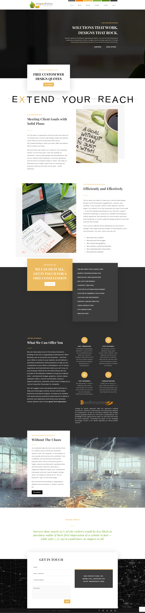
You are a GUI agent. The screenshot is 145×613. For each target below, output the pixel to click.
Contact (106, 5)
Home (71, 5)
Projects (97, 5)
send (67, 601)
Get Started (48, 84)
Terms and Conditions (63, 610)
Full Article (37, 492)
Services (88, 5)
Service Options (111, 47)
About (79, 5)
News (113, 5)
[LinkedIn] (107, 611)
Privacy (54, 610)
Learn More (97, 47)
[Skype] (115, 611)
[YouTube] (111, 611)
